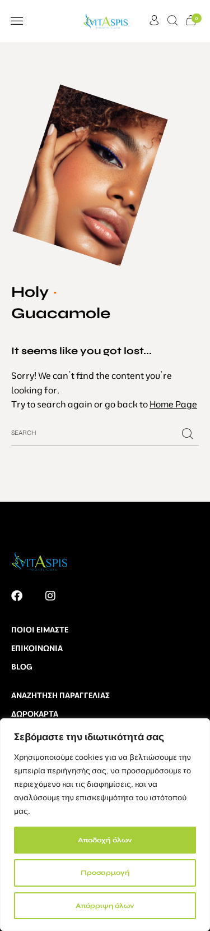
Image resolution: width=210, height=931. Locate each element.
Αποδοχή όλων (105, 840)
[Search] (187, 434)
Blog (21, 667)
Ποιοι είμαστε (39, 630)
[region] (105, 824)
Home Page (173, 404)
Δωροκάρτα (34, 714)
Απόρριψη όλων (105, 906)
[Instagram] (50, 596)
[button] (16, 21)
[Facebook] (16, 596)
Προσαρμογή (105, 873)
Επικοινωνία (37, 648)
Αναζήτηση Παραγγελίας (60, 695)
